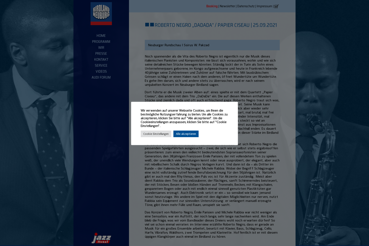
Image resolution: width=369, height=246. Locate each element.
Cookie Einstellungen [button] (156, 133)
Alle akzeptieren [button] (186, 133)
